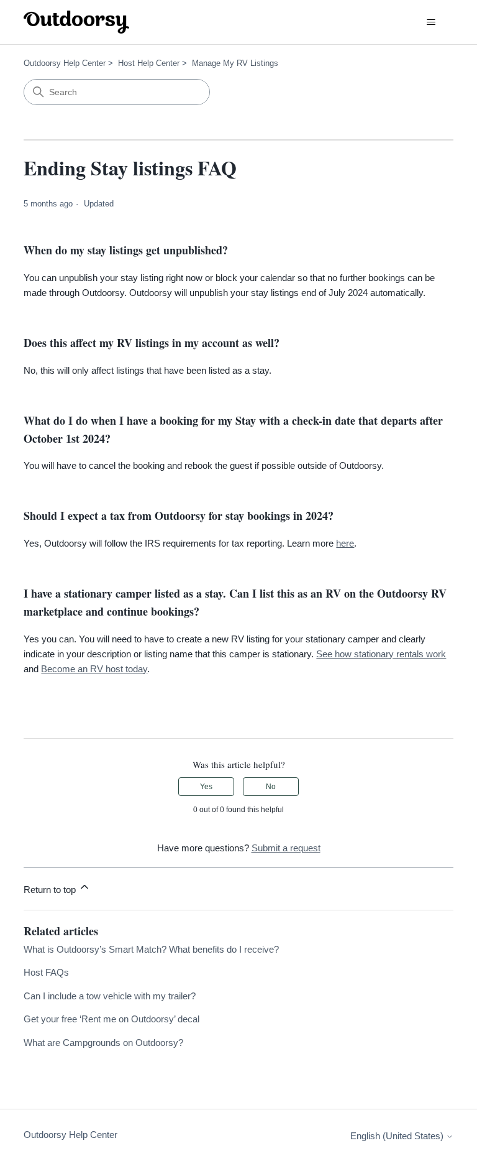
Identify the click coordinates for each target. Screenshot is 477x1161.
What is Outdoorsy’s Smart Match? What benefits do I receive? (151, 949)
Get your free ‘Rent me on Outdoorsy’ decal (111, 1019)
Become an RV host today (94, 669)
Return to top (51, 889)
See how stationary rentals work (381, 654)
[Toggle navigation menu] (431, 22)
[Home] (76, 22)
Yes (206, 786)
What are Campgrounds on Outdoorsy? (103, 1042)
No (271, 786)
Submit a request (286, 848)
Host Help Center (148, 63)
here (345, 543)
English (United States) (398, 1136)
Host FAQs (46, 972)
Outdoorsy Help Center (65, 63)
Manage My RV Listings (235, 63)
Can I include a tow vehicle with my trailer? (110, 996)
